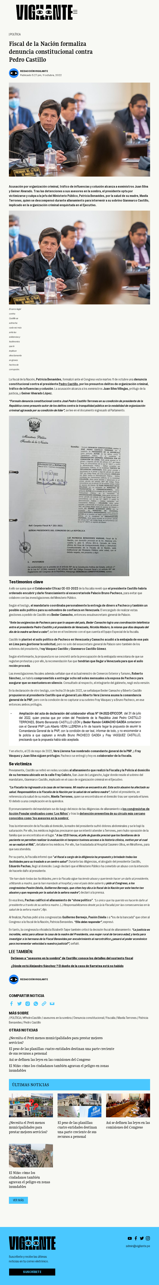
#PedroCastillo (32, 1018)
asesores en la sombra (57, 1018)
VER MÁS (18, 1200)
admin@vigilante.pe (138, 1246)
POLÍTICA (15, 34)
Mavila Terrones (127, 1018)
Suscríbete (32, 1272)
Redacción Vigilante (34, 71)
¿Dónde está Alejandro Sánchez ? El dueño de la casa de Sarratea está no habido (67, 966)
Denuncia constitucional (89, 1018)
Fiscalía (110, 1018)
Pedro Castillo (68, 384)
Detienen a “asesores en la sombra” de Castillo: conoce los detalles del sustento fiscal (72, 958)
